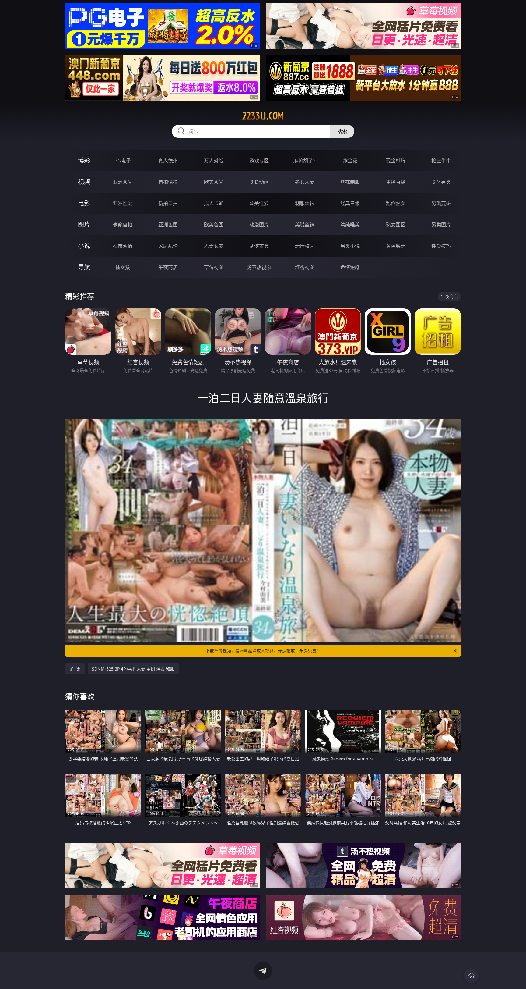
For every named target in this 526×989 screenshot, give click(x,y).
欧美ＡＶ (213, 182)
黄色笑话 (395, 246)
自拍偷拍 (168, 182)
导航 (84, 267)
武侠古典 (259, 246)
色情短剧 (350, 267)
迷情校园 (304, 246)
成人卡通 (213, 203)
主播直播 (395, 182)
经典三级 (350, 203)
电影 (84, 203)
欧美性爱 (259, 203)
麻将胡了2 (304, 160)
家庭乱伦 (168, 246)
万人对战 (213, 160)
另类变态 (441, 203)
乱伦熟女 (395, 203)
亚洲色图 (168, 224)
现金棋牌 (395, 160)
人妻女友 (213, 246)
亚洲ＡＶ (122, 182)
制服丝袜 (304, 203)
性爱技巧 (441, 246)
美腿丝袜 (304, 224)
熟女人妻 (304, 182)
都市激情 (122, 246)
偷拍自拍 (168, 203)
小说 (84, 246)
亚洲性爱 (122, 203)
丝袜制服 (350, 182)
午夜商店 (168, 267)
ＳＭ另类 (441, 182)
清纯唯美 (350, 224)
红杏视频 (304, 267)
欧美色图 (213, 224)
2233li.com (263, 116)
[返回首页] (471, 975)
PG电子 (122, 160)
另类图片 (441, 224)
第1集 (74, 669)
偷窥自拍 (122, 224)
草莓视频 (213, 267)
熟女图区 (395, 224)
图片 (84, 224)
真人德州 (168, 160)
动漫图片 (259, 224)
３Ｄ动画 (259, 182)
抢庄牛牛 (441, 160)
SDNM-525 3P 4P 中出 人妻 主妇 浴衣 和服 (133, 669)
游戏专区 (259, 160)
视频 (84, 182)
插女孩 (122, 267)
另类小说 (350, 246)
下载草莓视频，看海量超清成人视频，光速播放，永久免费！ (263, 650)
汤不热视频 (259, 267)
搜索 (342, 131)
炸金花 (350, 160)
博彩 (84, 160)
